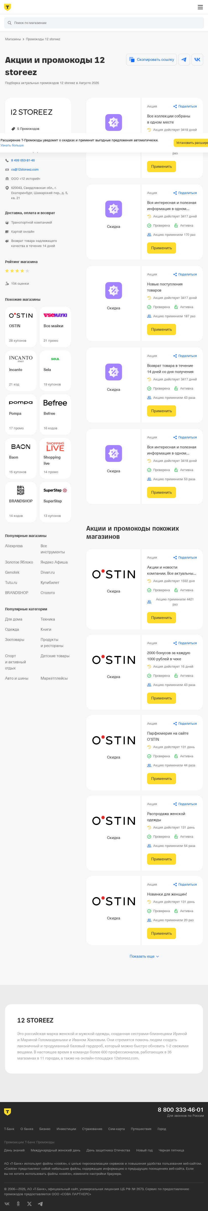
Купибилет (50, 583)
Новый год (144, 1150)
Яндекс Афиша (54, 562)
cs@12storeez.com (25, 169)
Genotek (12, 572)
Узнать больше (12, 145)
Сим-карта (116, 1129)
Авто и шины (16, 678)
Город (162, 1129)
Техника (48, 619)
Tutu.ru (11, 583)
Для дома (13, 619)
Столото (48, 593)
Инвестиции (66, 1129)
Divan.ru (48, 572)
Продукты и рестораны (52, 643)
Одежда (12, 629)
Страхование (92, 1129)
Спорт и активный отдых (15, 662)
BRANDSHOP (16, 593)
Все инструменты (53, 549)
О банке (27, 1129)
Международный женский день (55, 1150)
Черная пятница (171, 1150)
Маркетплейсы (54, 678)
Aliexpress (14, 546)
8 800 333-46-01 (181, 1109)
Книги (46, 629)
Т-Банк (9, 1129)
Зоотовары (14, 640)
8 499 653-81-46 (23, 160)
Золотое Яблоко (19, 562)
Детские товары (55, 656)
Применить (161, 166)
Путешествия (141, 1129)
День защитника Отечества (108, 1150)
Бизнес (44, 1129)
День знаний (14, 1150)
